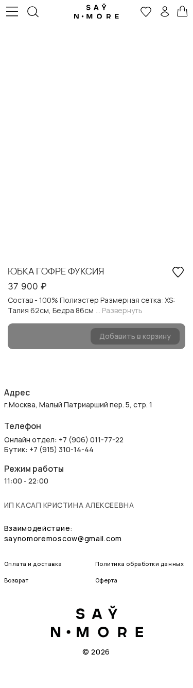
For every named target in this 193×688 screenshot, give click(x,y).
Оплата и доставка (33, 563)
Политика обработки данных (139, 563)
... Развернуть (119, 310)
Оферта (106, 580)
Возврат (16, 580)
